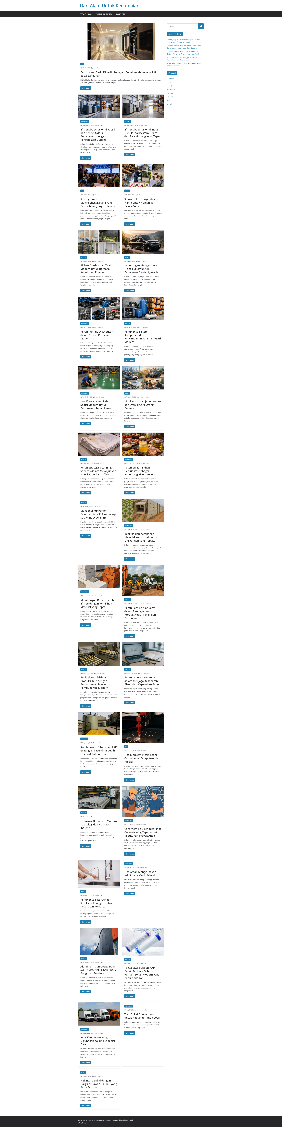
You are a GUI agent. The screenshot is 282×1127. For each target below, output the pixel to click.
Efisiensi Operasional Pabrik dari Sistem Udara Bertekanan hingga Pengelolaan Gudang (97, 135)
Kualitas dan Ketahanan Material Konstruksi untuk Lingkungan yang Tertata (140, 537)
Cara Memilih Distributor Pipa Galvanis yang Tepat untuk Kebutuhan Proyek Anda (143, 832)
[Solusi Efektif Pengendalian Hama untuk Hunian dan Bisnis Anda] (143, 175)
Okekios (170, 127)
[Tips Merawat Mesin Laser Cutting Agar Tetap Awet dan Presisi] (143, 727)
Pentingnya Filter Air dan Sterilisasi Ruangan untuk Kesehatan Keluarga (96, 903)
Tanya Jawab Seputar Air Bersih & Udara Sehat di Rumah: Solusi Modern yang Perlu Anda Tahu (141, 973)
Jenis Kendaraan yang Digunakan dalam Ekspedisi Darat (97, 1041)
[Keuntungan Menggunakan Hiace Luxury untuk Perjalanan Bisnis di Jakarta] (143, 242)
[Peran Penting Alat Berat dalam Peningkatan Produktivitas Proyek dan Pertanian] (143, 580)
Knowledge (84, 121)
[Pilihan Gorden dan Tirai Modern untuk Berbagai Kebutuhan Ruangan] (99, 242)
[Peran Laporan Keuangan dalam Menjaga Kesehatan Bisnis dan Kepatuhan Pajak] (143, 654)
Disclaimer (120, 14)
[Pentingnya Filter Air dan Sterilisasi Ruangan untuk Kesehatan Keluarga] (99, 874)
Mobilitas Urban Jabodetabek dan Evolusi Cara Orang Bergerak (142, 404)
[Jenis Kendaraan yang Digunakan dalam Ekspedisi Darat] (99, 1014)
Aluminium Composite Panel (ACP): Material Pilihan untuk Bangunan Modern (98, 970)
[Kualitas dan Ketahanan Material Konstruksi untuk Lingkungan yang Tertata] (143, 510)
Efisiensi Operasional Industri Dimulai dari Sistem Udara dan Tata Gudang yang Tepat (142, 133)
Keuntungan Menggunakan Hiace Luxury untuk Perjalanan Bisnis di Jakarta (141, 269)
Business (127, 323)
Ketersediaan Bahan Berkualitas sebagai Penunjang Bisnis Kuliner (139, 471)
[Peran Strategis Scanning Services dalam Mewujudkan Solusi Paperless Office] (99, 444)
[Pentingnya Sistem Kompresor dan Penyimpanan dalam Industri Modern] (143, 308)
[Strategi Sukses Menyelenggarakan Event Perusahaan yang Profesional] (99, 175)
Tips (82, 64)
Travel (127, 257)
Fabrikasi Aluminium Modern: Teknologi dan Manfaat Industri (99, 824)
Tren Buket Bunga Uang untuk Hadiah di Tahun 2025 (142, 1015)
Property (84, 739)
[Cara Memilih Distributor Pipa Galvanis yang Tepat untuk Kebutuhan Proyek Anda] (143, 801)
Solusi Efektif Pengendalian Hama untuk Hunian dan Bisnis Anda (141, 202)
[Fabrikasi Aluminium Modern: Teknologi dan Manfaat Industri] (99, 797)
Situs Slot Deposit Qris (175, 119)
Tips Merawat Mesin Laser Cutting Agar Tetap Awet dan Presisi (142, 758)
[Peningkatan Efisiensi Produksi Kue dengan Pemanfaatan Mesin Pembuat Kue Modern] (99, 654)
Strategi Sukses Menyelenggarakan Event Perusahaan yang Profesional (98, 202)
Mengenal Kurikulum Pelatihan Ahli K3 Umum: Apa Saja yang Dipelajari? (98, 514)
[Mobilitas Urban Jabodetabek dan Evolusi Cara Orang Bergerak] (143, 377)
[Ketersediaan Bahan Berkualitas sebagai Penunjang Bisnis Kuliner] (143, 444)
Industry (128, 121)
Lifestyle (83, 257)
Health (127, 191)
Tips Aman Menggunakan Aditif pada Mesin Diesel (140, 873)
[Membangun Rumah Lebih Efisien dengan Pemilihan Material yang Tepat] (99, 576)
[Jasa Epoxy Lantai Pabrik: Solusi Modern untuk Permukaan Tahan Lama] (99, 377)
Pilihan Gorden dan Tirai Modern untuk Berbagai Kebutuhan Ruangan (95, 269)
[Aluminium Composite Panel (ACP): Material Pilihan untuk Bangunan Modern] (99, 941)
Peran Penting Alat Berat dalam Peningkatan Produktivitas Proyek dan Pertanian (140, 613)
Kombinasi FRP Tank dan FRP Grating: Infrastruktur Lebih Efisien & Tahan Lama (98, 750)
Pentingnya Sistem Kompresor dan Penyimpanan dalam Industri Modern (142, 337)
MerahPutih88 (172, 113)
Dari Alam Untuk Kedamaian (109, 5)
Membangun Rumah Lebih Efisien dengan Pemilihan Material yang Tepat (97, 603)
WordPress (82, 1123)
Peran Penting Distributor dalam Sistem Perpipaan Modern (96, 335)
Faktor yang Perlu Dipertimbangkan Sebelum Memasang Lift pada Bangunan (118, 73)
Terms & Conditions (104, 14)
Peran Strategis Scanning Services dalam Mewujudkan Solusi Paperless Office (98, 471)
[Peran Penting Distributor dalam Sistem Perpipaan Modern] (99, 308)
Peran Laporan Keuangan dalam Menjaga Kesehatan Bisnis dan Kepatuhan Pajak (141, 681)
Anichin (170, 122)
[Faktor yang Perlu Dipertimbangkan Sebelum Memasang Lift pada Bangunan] (121, 41)
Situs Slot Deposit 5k (174, 116)
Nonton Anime (172, 111)
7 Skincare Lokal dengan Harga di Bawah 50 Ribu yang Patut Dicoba (98, 1084)
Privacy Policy (86, 14)
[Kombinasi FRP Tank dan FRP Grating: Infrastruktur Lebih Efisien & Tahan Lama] (99, 723)
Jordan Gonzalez (98, 68)
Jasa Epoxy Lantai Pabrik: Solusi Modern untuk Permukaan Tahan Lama (96, 404)
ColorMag (125, 1120)
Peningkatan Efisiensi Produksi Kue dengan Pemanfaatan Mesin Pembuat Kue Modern (94, 682)
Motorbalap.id (172, 125)
